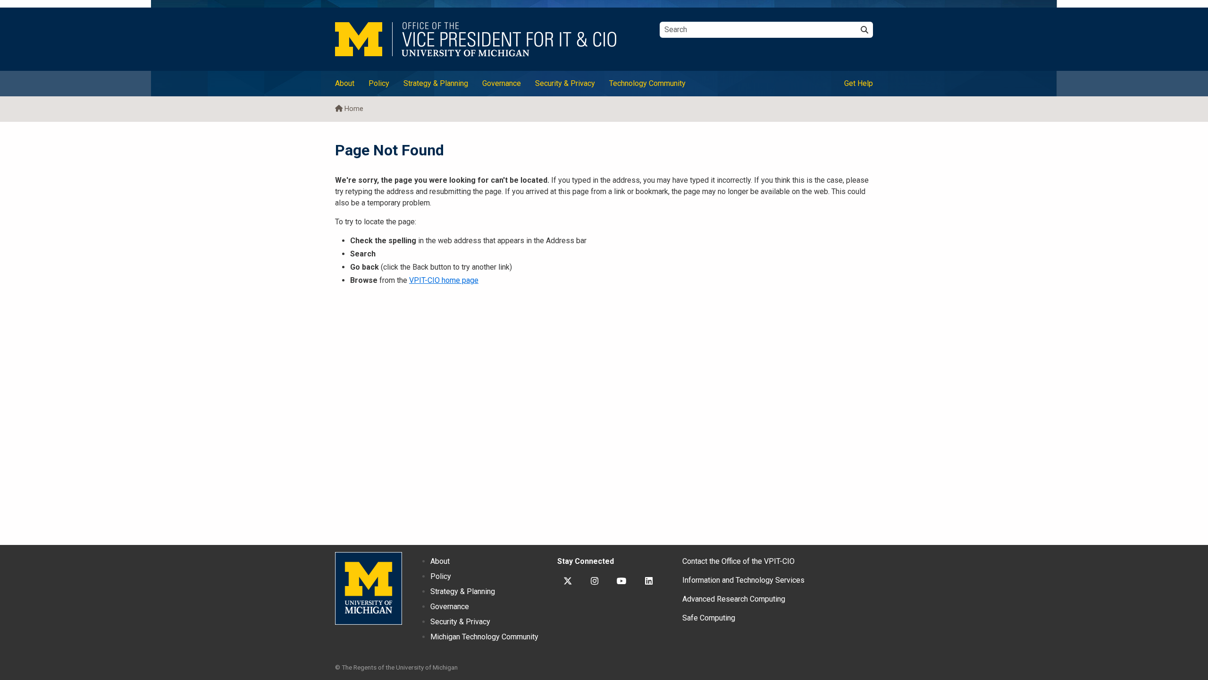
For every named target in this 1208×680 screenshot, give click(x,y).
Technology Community (647, 83)
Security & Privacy (565, 83)
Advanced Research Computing (733, 599)
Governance (501, 83)
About (344, 83)
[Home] (490, 39)
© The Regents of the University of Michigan (396, 667)
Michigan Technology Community (484, 636)
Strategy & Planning (435, 83)
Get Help (858, 83)
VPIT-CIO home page (443, 280)
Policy (379, 83)
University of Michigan (368, 588)
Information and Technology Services (743, 580)
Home (353, 109)
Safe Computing (708, 617)
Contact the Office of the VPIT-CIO (738, 561)
